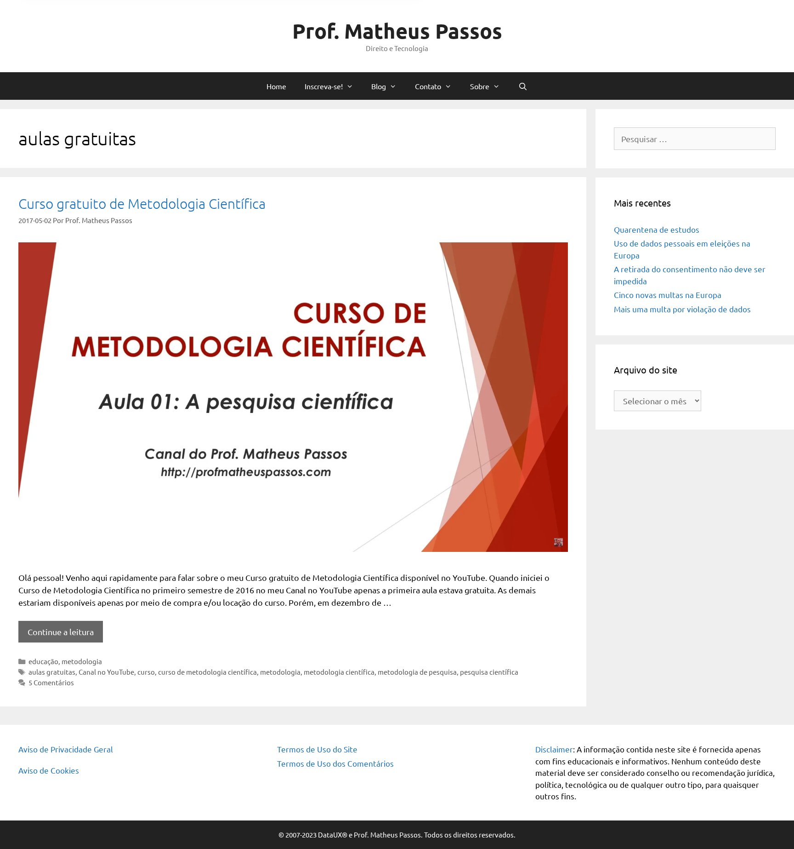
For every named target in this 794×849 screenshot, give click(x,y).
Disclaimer (554, 749)
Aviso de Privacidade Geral (65, 749)
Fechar (586, 10)
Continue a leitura (61, 632)
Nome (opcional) (236, 132)
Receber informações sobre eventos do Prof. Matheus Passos (304, 207)
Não (251, 218)
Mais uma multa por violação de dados (682, 309)
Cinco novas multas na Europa (667, 294)
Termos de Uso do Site (317, 749)
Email (219, 170)
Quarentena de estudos (656, 229)
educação (43, 661)
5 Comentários (51, 682)
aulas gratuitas (51, 671)
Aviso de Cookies (48, 770)
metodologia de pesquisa (417, 671)
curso (146, 671)
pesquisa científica (489, 671)
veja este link (427, 79)
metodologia (82, 661)
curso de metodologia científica (207, 671)
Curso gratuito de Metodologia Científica (142, 203)
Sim (223, 218)
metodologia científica (339, 671)
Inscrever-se (397, 254)
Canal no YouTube (106, 671)
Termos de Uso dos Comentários (335, 763)
